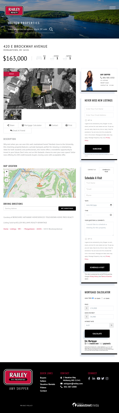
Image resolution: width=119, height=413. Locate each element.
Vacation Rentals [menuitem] (47, 384)
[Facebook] (89, 378)
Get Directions (67, 208)
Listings (13, 229)
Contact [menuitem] (43, 390)
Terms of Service (106, 276)
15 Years (106, 298)
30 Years (97, 298)
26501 (39, 229)
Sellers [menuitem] (43, 381)
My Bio (111, 85)
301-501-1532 (108, 77)
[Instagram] (107, 378)
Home (5, 229)
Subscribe (97, 149)
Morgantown (29, 229)
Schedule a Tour (106, 170)
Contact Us (92, 169)
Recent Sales (105, 83)
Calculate (97, 333)
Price (86, 304)
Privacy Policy (94, 276)
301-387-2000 (70, 386)
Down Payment (90, 313)
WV (19, 229)
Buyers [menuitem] (43, 377)
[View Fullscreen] (6, 180)
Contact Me (104, 85)
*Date (86, 201)
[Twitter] (102, 378)
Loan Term (88, 298)
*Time (86, 210)
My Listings (104, 80)
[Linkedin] (93, 378)
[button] (51, 29)
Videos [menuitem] (43, 387)
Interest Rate (89, 321)
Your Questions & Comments (94, 220)
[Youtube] (98, 378)
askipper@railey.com (73, 383)
